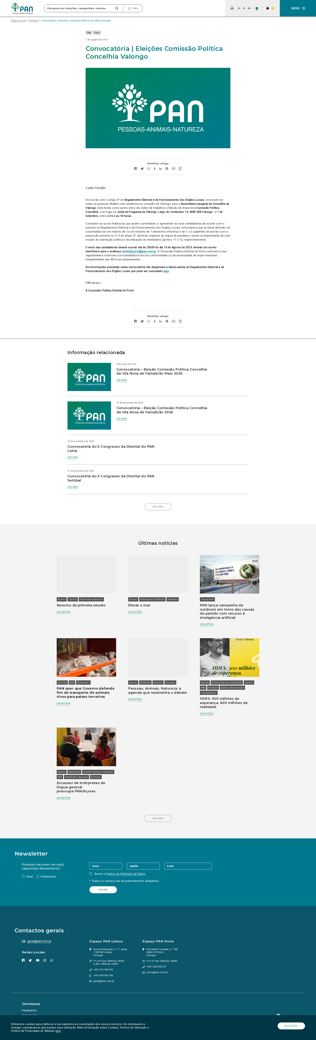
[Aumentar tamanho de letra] (249, 8)
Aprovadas (74, 772)
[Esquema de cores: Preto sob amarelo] (273, 8)
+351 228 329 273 (156, 966)
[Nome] (108, 866)
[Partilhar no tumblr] (154, 169)
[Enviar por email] (173, 169)
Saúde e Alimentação (232, 687)
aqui (58, 1031)
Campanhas (207, 599)
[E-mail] (188, 866)
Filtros (136, 8)
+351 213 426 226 (103, 969)
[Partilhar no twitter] (142, 169)
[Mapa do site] (232, 7)
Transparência (209, 693)
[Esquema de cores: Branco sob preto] (267, 8)
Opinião (73, 599)
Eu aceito (291, 1026)
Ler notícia (63, 612)
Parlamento (83, 682)
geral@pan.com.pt (39, 941)
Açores (61, 599)
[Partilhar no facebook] (135, 169)
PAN (89, 32)
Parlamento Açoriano (91, 599)
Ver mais (121, 380)
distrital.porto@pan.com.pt (139, 251)
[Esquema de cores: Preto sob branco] (262, 8)
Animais (62, 682)
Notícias (33, 20)
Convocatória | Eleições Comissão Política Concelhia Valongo (76, 20)
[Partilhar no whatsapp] (149, 169)
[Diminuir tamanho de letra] (239, 8)
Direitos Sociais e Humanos (227, 682)
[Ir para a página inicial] (22, 8)
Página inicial (18, 20)
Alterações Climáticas (152, 599)
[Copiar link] (180, 169)
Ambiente (173, 599)
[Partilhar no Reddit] (167, 169)
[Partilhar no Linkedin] (160, 169)
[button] (298, 8)
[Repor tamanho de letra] (244, 8)
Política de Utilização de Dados (125, 873)
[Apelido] (145, 866)
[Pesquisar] (116, 8)
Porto (97, 32)
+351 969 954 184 (103, 975)
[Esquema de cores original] (256, 8)
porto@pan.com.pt (157, 972)
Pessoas (170, 682)
